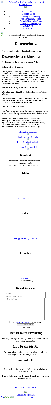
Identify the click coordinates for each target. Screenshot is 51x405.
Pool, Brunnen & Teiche (31, 19)
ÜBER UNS (28, 26)
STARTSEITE (28, 12)
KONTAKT (28, 28)
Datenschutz (31, 388)
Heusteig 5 (25, 278)
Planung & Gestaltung (31, 16)
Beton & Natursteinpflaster (31, 21)
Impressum (19, 388)
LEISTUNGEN (28, 14)
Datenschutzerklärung (22, 322)
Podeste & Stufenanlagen (30, 23)
